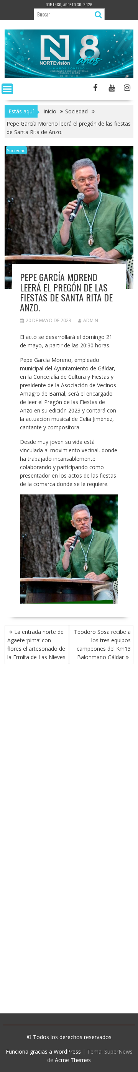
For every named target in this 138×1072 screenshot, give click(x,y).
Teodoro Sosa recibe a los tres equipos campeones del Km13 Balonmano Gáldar (102, 644)
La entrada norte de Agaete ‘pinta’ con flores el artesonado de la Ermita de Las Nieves (36, 644)
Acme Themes (73, 1060)
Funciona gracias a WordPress (43, 1051)
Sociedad (16, 150)
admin (90, 320)
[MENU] (7, 88)
